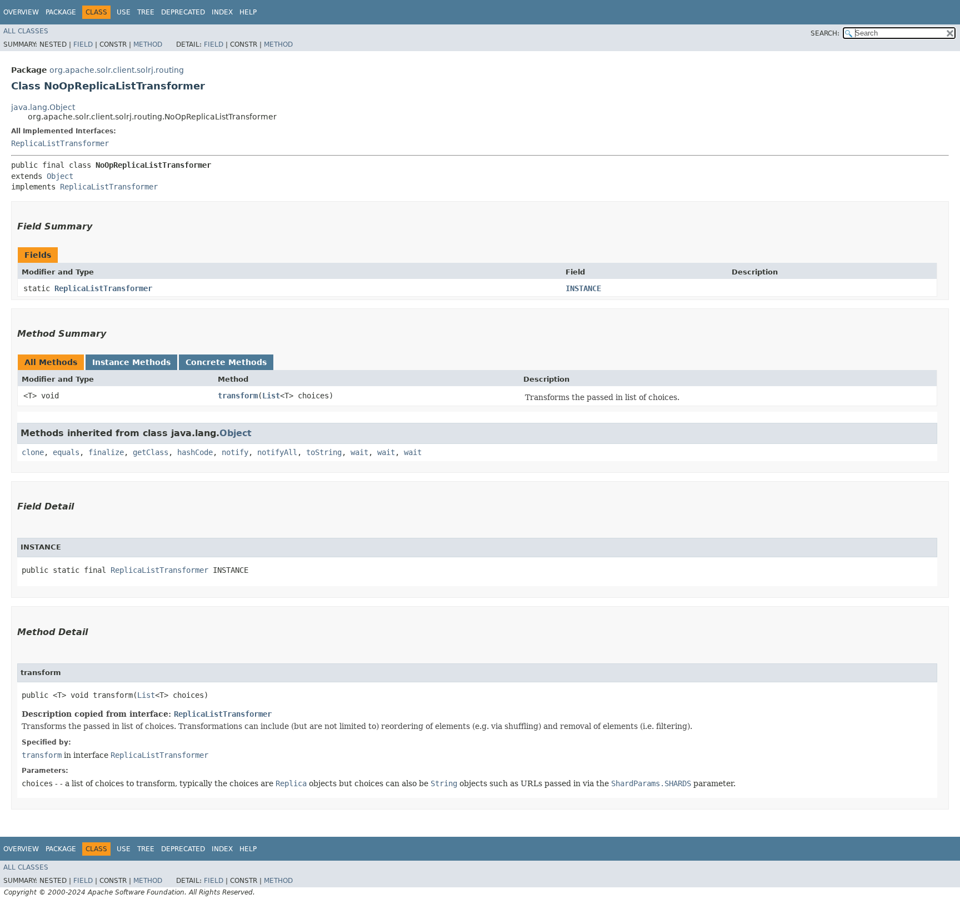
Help (248, 12)
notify (235, 452)
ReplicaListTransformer (60, 143)
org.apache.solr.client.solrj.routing (116, 70)
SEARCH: (825, 33)
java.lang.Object (43, 107)
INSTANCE (583, 288)
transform (238, 395)
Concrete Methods (226, 362)
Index (222, 12)
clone (33, 452)
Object (60, 176)
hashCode (195, 452)
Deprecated (183, 12)
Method (147, 44)
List (271, 395)
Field (83, 44)
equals (66, 452)
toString (324, 452)
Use (124, 12)
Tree (145, 12)
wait (359, 452)
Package (61, 12)
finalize (106, 452)
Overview (21, 12)
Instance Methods (131, 362)
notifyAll (277, 452)
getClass (150, 452)
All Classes (25, 31)
